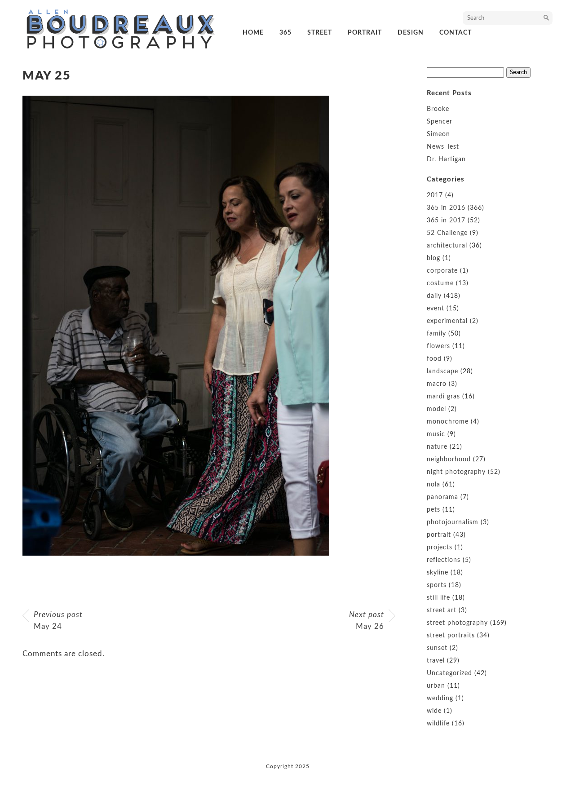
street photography (457, 623)
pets (433, 510)
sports (437, 585)
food (434, 359)
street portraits (451, 635)
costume (440, 283)
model (436, 409)
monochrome (448, 422)
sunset (437, 648)
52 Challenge (447, 233)
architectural (447, 246)
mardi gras (443, 396)
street (319, 33)
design (411, 33)
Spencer (439, 122)
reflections (443, 560)
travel (436, 661)
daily (434, 296)
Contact (455, 33)
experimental (447, 321)
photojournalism (452, 522)
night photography (456, 472)
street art (441, 610)
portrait (365, 33)
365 (285, 33)
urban (436, 686)
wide (434, 711)
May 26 (366, 620)
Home (253, 33)
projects (439, 547)
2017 (435, 195)
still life (438, 598)
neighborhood (449, 459)
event (435, 308)
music (436, 434)
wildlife (438, 723)
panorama (442, 497)
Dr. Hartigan (446, 159)
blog (433, 258)
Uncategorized (449, 673)
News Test (443, 147)
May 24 (58, 620)
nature (437, 447)
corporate (442, 271)
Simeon (438, 134)
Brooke (438, 109)
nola (433, 485)
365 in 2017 (446, 220)
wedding (440, 698)
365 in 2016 (446, 208)
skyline (437, 573)
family (436, 334)
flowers (438, 346)
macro (437, 384)
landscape (442, 371)
